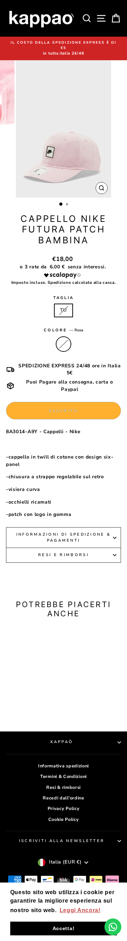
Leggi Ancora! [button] (80, 910)
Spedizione (59, 282)
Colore (63, 330)
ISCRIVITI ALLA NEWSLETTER (62, 840)
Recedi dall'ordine (63, 798)
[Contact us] (112, 926)
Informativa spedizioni (63, 766)
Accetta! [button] (64, 928)
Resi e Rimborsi (63, 554)
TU (63, 310)
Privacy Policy (64, 808)
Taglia (63, 297)
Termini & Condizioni (63, 776)
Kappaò (61, 741)
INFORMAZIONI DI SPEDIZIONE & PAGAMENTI (63, 537)
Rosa (63, 344)
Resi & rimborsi (63, 787)
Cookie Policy (63, 819)
